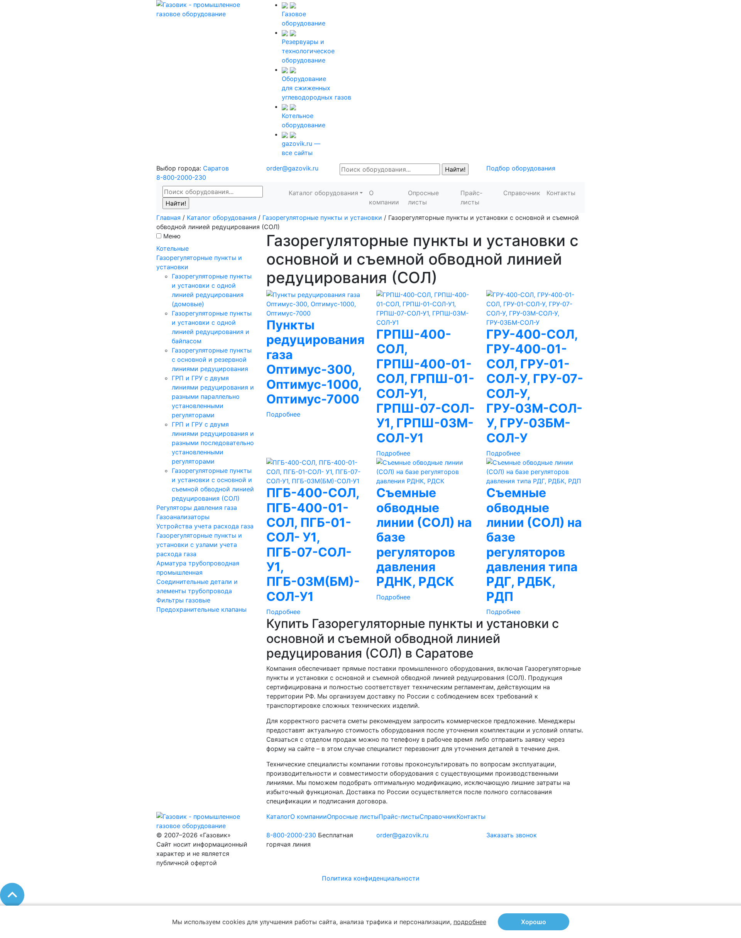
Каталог (278, 816)
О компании (384, 197)
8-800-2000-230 (181, 177)
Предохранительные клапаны (201, 609)
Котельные (172, 248)
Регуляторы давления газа (196, 507)
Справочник (521, 193)
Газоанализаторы (183, 517)
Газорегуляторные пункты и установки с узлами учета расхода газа (199, 544)
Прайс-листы (471, 197)
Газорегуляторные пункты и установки (322, 217)
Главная (168, 217)
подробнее (469, 922)
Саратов (216, 168)
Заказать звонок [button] (511, 835)
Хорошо (533, 922)
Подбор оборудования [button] (520, 168)
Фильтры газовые (183, 600)
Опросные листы (423, 197)
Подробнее (283, 414)
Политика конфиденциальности (371, 878)
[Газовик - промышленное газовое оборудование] (205, 8)
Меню (172, 236)
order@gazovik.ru (292, 168)
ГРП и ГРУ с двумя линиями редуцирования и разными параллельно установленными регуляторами (213, 396)
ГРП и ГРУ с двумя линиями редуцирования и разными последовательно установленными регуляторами (213, 442)
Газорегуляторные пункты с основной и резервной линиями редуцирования (212, 359)
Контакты (560, 193)
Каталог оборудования (323, 193)
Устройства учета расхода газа (205, 526)
